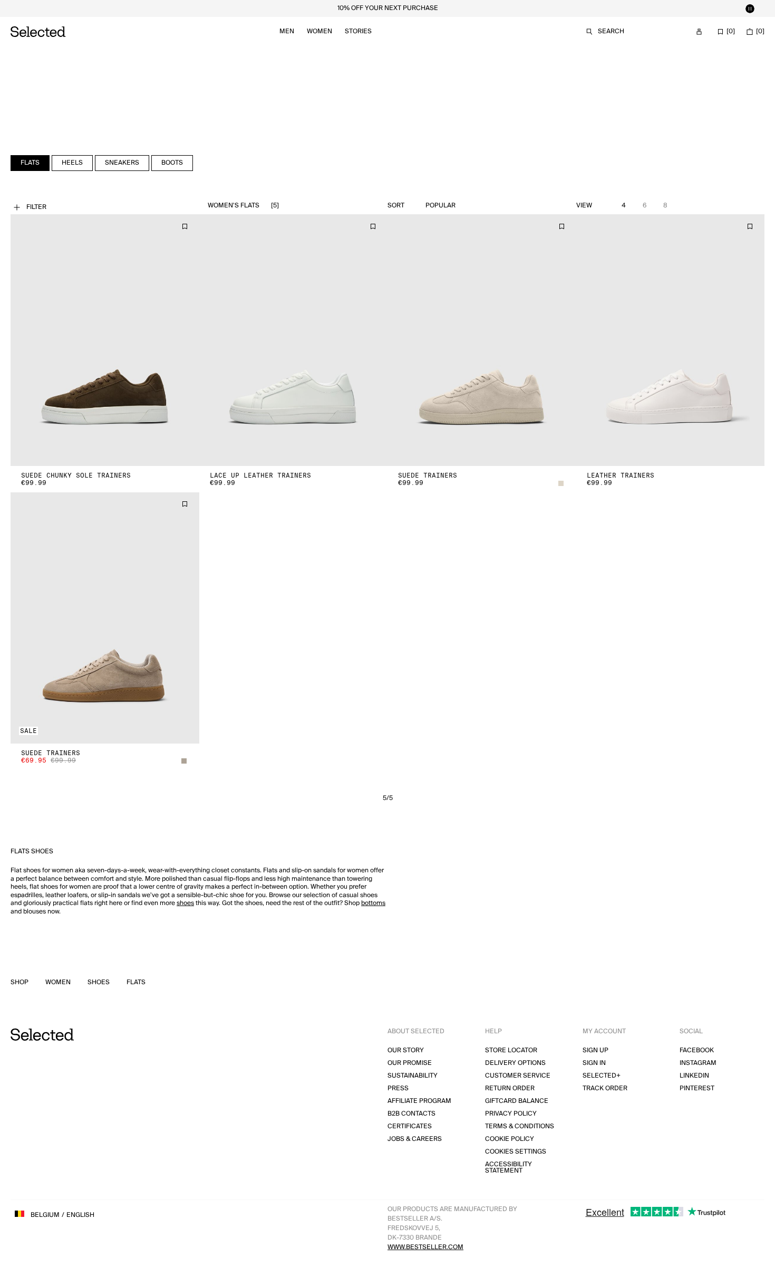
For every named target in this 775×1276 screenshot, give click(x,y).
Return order (510, 1088)
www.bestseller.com (425, 1247)
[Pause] (749, 8)
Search (611, 31)
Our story (406, 1050)
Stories (358, 31)
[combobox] (465, 205)
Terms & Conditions (519, 1126)
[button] (105, 340)
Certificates (410, 1126)
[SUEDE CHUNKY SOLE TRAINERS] (105, 340)
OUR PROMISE (410, 1063)
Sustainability (413, 1075)
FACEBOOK (697, 1050)
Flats (136, 982)
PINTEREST (697, 1088)
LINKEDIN (694, 1075)
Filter (36, 207)
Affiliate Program (419, 1101)
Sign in (594, 1063)
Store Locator (511, 1050)
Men (286, 31)
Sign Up (595, 1050)
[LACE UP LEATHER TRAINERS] (293, 340)
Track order (605, 1088)
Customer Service (517, 1075)
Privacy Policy (511, 1113)
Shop (19, 982)
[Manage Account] (699, 31)
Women (319, 31)
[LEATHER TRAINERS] (670, 340)
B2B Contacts (411, 1113)
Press (398, 1088)
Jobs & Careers (415, 1139)
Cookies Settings (515, 1151)
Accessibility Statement (508, 1167)
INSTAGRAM (698, 1063)
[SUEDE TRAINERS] (482, 340)
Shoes (99, 982)
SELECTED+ (602, 1075)
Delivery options (515, 1063)
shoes (185, 903)
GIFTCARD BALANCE (516, 1101)
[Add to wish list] (184, 226)
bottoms (373, 903)
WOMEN (58, 982)
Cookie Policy (509, 1139)
